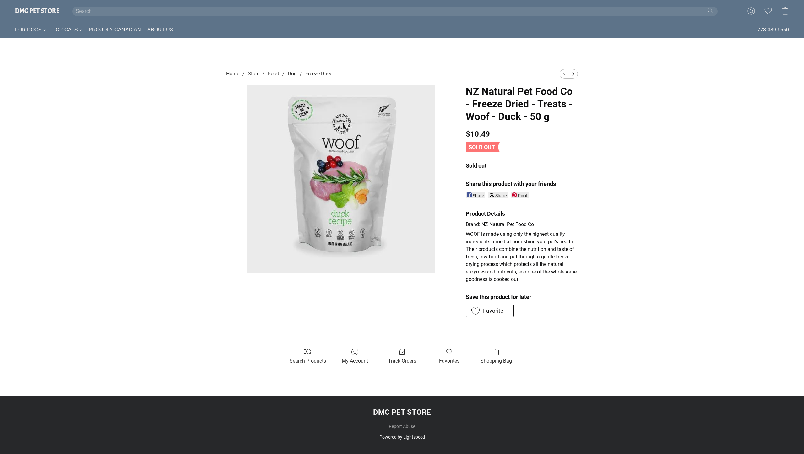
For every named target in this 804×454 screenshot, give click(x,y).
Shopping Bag (496, 361)
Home (232, 74)
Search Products (308, 361)
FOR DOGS (29, 29)
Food (273, 74)
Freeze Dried (319, 74)
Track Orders (402, 361)
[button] (37, 11)
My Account (355, 361)
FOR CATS (65, 29)
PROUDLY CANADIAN (115, 29)
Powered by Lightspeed (402, 437)
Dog (292, 74)
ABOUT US (160, 29)
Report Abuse (402, 426)
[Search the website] (710, 10)
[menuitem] (564, 73)
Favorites (449, 361)
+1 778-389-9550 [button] (770, 29)
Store (253, 74)
